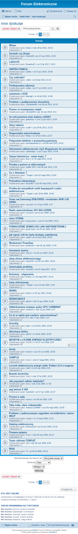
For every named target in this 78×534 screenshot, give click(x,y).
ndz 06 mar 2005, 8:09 (41, 443)
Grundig (13, 323)
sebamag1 (30, 151)
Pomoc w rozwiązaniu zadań (25, 109)
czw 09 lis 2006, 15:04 (42, 326)
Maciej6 (29, 96)
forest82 (29, 183)
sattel (28, 237)
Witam (12, 45)
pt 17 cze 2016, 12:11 (42, 88)
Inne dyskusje (39, 16)
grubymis (30, 245)
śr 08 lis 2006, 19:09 (42, 334)
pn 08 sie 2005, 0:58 (43, 399)
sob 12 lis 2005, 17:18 (41, 384)
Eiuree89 (30, 56)
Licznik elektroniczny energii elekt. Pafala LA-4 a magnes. (41, 365)
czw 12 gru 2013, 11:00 (46, 119)
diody (12, 349)
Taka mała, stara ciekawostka (25, 405)
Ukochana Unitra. (18, 331)
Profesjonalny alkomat (21, 85)
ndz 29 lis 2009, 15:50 (44, 193)
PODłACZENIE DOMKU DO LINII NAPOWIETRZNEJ (37, 226)
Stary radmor (16, 125)
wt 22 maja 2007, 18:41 (45, 269)
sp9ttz (28, 72)
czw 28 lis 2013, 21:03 (43, 127)
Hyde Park (25, 16)
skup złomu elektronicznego (25, 258)
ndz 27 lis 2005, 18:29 (42, 376)
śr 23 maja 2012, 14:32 (42, 159)
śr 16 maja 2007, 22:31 (43, 277)
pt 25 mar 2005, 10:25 (48, 427)
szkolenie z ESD (18, 93)
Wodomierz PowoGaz (21, 243)
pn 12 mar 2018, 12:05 (46, 56)
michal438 (30, 112)
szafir (28, 127)
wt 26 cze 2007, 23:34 (44, 253)
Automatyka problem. (21, 266)
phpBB (34, 530)
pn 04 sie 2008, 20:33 (46, 229)
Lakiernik (14, 61)
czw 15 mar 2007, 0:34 (45, 285)
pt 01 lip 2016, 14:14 (42, 80)
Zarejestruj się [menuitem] (56, 11)
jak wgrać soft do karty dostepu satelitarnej (33, 234)
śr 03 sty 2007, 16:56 (42, 293)
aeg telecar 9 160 (18, 389)
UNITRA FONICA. (18, 69)
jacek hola (30, 229)
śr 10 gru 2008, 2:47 (44, 204)
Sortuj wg (31, 462)
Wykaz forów (11, 16)
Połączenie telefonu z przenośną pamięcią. (33, 140)
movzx (29, 253)
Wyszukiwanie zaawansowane (57, 28)
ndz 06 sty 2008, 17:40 (46, 245)
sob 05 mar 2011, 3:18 (47, 167)
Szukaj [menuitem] (75, 16)
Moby (28, 136)
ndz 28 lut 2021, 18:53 (43, 48)
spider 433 (30, 167)
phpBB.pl (53, 532)
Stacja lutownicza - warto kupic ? (27, 156)
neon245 (30, 261)
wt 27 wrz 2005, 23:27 (45, 392)
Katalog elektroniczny (21, 424)
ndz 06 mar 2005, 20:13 (43, 435)
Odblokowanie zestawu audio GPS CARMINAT (35, 307)
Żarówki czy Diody (19, 53)
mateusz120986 (33, 407)
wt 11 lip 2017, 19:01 (46, 64)
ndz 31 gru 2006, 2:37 (45, 309)
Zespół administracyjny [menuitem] (59, 525)
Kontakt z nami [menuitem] (38, 525)
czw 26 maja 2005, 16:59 (53, 407)
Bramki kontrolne (18, 373)
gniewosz (30, 119)
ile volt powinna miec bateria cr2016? (30, 117)
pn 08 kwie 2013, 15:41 (53, 143)
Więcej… (9, 11)
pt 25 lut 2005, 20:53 (39, 451)
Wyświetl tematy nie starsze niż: (28, 458)
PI (27, 318)
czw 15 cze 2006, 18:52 (44, 352)
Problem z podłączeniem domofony (29, 102)
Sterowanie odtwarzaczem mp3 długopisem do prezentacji (42, 149)
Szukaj (52, 28)
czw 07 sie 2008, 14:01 (48, 221)
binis (28, 326)
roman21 (30, 309)
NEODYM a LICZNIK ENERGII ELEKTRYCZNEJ (35, 339)
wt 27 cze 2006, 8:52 (45, 342)
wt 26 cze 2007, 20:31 (45, 261)
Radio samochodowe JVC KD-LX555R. (30, 210)
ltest (28, 159)
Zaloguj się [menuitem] (71, 11)
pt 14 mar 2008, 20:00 (42, 237)
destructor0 (31, 427)
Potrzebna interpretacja (22, 181)
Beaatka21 (30, 64)
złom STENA (16, 218)
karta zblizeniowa (19, 282)
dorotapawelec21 (33, 143)
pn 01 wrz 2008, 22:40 (45, 213)
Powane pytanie (18, 432)
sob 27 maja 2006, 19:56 (44, 360)
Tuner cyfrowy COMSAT (22, 440)
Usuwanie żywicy (18, 250)
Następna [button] (48, 34)
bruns (28, 277)
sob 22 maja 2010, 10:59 (45, 175)
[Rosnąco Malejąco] (39, 466)
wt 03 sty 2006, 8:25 (41, 368)
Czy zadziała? (17, 77)
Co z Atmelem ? (18, 172)
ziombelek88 (31, 104)
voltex (28, 80)
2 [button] (44, 34)
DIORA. (13, 290)
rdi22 (28, 368)
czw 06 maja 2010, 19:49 (46, 183)
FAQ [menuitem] (19, 11)
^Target (29, 175)
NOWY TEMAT (10, 28)
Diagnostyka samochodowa (24, 133)
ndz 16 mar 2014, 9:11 (47, 112)
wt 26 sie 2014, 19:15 (48, 104)
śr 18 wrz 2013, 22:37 (42, 136)
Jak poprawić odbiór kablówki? (26, 381)
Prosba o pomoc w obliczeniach (27, 164)
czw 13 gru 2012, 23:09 (47, 151)
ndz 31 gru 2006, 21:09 (43, 301)
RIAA (12, 448)
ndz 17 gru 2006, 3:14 (39, 318)
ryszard (29, 204)
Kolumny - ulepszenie (21, 274)
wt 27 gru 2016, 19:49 (43, 72)
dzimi (28, 293)
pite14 (28, 301)
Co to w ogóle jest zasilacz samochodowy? (33, 315)
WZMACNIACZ (17, 298)
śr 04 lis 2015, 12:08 (44, 96)
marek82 (30, 392)
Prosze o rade (17, 397)
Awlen (28, 48)
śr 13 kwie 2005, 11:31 (44, 418)
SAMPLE (14, 357)
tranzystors (31, 221)
